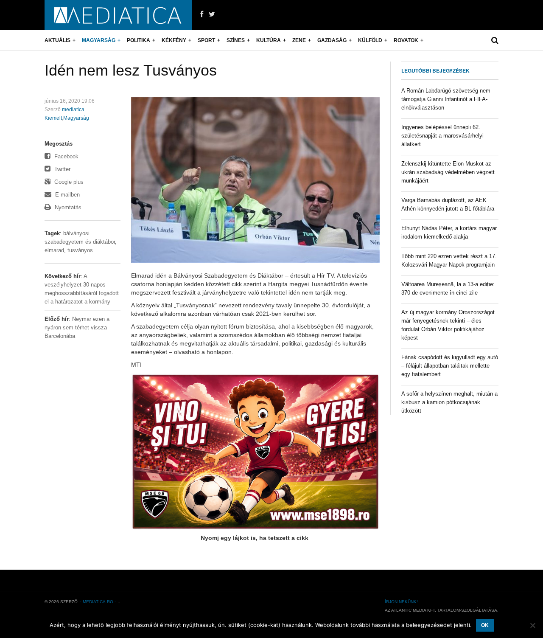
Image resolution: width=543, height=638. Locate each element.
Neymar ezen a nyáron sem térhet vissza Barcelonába (77, 327)
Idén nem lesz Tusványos (131, 70)
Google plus (68, 182)
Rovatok (406, 40)
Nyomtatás (67, 207)
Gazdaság (332, 40)
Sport (206, 40)
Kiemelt (53, 118)
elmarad (54, 250)
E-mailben (66, 194)
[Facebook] (201, 14)
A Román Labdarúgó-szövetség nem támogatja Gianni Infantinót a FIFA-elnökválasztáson (445, 99)
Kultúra (268, 40)
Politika (138, 40)
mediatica (73, 109)
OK (485, 625)
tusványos (80, 250)
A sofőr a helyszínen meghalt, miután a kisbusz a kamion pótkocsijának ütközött (449, 402)
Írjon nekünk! (401, 601)
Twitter (61, 169)
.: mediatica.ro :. (98, 601)
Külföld (370, 40)
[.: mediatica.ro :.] (118, 15)
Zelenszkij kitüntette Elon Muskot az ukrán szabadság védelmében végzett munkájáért (448, 172)
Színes (236, 40)
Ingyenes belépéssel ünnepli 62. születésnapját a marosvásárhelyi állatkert (442, 135)
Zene (299, 40)
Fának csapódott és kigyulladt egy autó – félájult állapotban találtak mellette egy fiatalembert (449, 365)
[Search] (494, 40)
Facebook (65, 156)
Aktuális (57, 40)
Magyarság (98, 40)
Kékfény (174, 40)
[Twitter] (212, 14)
